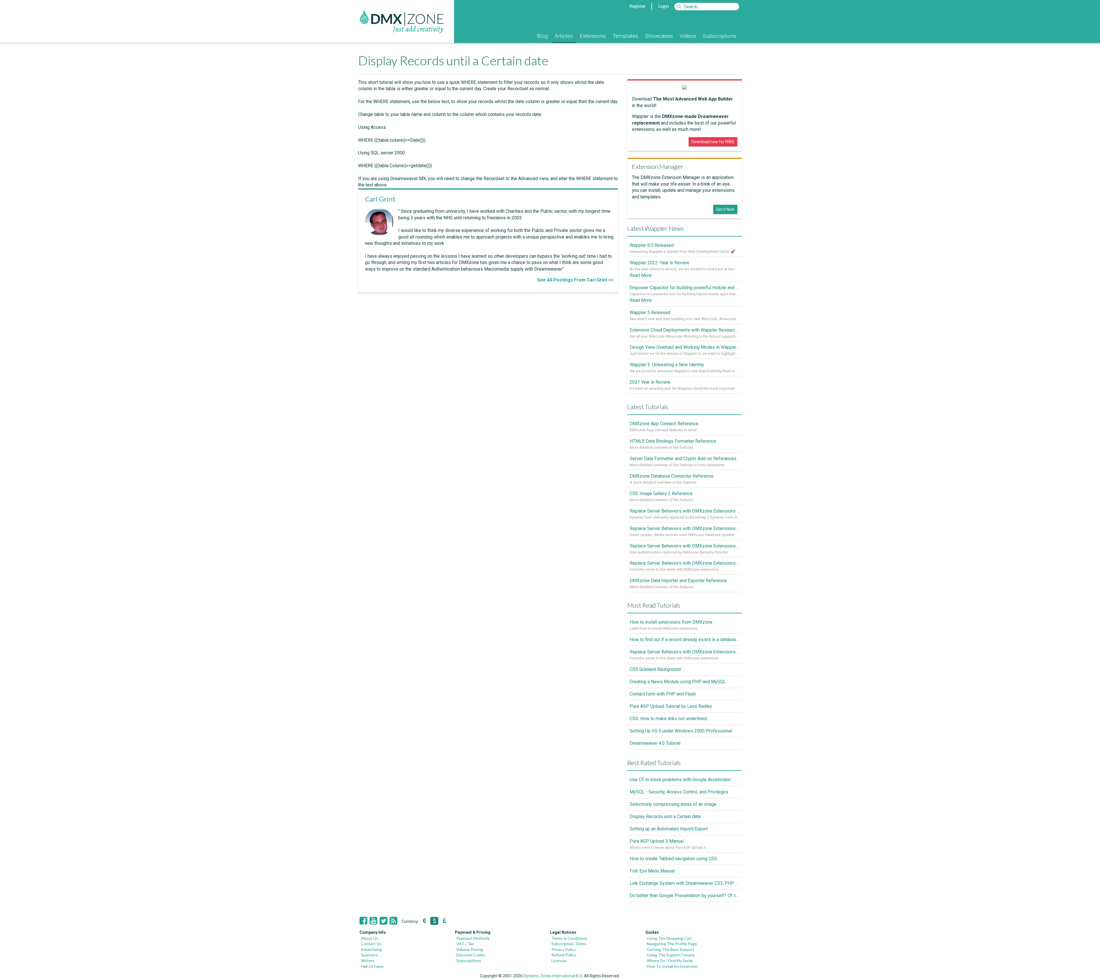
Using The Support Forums (671, 954)
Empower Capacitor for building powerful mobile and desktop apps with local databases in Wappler (685, 287)
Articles (564, 36)
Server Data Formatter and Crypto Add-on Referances (683, 458)
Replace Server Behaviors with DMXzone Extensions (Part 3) (685, 528)
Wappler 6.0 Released (652, 245)
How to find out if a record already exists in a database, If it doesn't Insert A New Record (685, 639)
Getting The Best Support (670, 949)
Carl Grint (380, 199)
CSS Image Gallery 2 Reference (661, 493)
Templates (625, 36)
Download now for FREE (713, 141)
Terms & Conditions (569, 938)
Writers (368, 960)
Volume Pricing (469, 949)
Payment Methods (473, 938)
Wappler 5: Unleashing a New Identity (667, 364)
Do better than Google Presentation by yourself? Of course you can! (685, 895)
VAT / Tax (465, 943)
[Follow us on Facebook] (363, 920)
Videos (688, 36)
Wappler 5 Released (650, 312)
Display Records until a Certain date (665, 816)
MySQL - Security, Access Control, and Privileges (679, 792)
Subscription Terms (568, 943)
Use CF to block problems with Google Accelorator (680, 779)
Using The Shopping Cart (669, 938)
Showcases (659, 36)
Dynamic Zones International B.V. (552, 976)
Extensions (593, 36)
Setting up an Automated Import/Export (669, 829)
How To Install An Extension (672, 966)
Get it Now (725, 209)
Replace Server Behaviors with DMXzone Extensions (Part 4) (685, 511)
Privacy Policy (563, 949)
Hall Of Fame (372, 966)
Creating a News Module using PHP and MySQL (678, 681)
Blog (542, 36)
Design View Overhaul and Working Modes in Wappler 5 (685, 347)
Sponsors (369, 954)
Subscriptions (719, 36)
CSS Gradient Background (655, 669)
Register (637, 6)
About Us (369, 938)
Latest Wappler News (655, 228)
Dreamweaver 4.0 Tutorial (655, 743)
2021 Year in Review (650, 382)
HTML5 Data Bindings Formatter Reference (673, 441)
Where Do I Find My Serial (670, 960)
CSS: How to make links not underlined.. (669, 718)
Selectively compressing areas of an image (673, 804)
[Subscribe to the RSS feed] (393, 920)
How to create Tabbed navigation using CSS (673, 858)
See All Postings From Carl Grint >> (575, 280)
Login (663, 6)
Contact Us (371, 943)
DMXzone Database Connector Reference (672, 476)
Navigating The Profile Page (672, 943)
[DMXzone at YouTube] (373, 920)
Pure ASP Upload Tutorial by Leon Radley (671, 706)
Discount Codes (470, 954)
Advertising (371, 949)
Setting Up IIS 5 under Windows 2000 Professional (681, 731)
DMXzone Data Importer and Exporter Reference (678, 580)
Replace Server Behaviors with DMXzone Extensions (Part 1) (685, 563)
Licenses (559, 960)
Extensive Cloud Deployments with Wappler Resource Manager (685, 330)
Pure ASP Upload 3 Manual (656, 841)
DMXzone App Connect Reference (664, 423)
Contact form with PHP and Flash (663, 694)
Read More (641, 275)
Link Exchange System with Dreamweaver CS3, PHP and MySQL (685, 883)
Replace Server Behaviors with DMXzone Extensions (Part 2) (685, 546)
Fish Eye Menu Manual (652, 871)
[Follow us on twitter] (383, 920)
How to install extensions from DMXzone (671, 622)
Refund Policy (563, 954)
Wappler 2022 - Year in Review (659, 262)
